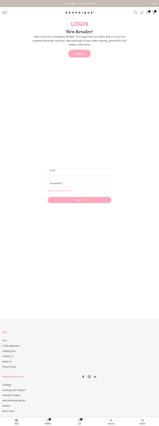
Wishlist (6, 405)
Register (79, 53)
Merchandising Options (13, 400)
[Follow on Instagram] (89, 377)
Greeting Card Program (14, 390)
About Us (7, 361)
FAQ (4, 340)
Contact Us (8, 356)
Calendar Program (11, 395)
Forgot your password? (60, 190)
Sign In (79, 199)
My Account (8, 411)
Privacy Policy (9, 366)
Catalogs (6, 384)
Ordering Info (9, 351)
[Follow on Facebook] (83, 377)
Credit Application (11, 345)
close (7, 3)
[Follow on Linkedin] (95, 377)
